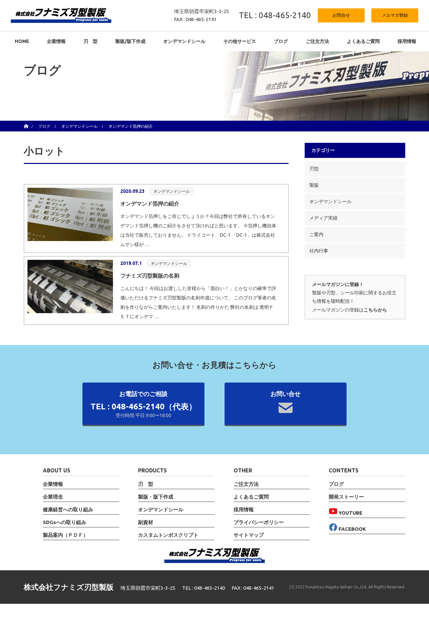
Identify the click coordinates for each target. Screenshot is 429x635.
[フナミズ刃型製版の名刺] (70, 286)
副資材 (145, 522)
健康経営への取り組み (68, 509)
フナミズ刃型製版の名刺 (149, 276)
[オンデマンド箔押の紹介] (70, 214)
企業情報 (56, 41)
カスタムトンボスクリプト (168, 535)
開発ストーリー (346, 497)
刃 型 (90, 41)
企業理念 (53, 497)
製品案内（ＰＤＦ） (65, 535)
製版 (314, 185)
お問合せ (341, 15)
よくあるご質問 (363, 41)
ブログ (281, 41)
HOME (22, 41)
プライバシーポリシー (259, 522)
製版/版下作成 (130, 41)
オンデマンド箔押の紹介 (149, 203)
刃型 (314, 168)
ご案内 (316, 234)
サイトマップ (249, 535)
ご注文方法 (317, 41)
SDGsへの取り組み (64, 522)
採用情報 (406, 41)
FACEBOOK (351, 529)
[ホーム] (26, 123)
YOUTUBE (349, 513)
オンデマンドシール (172, 191)
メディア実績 (323, 218)
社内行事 (318, 250)
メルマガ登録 (395, 15)
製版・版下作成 (155, 497)
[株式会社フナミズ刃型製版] (61, 15)
